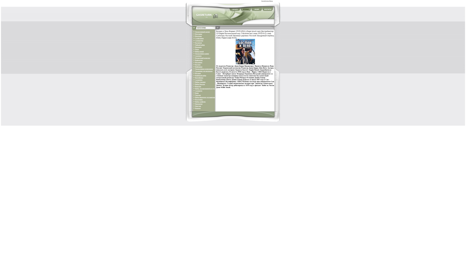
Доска (197, 49)
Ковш (197, 93)
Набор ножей (199, 51)
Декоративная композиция (204, 69)
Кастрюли (198, 43)
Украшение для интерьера (203, 71)
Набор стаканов (200, 82)
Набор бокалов (200, 84)
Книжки (198, 108)
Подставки (198, 34)
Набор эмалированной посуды (205, 89)
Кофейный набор (200, 75)
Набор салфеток (200, 102)
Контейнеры (199, 78)
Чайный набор (200, 45)
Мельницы (198, 62)
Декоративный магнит (202, 32)
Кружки (197, 65)
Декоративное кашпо (202, 54)
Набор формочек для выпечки (205, 97)
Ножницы (198, 47)
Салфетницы (199, 38)
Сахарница (198, 80)
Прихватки (198, 104)
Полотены (198, 36)
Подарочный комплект (202, 58)
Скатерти (198, 56)
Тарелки (198, 95)
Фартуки (198, 106)
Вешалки (198, 86)
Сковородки (199, 40)
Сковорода (198, 91)
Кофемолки (199, 60)
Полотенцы (199, 99)
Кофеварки (198, 67)
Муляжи (198, 73)
